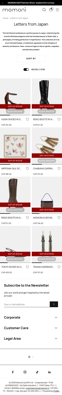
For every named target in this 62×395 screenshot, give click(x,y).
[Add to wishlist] (27, 119)
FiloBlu (56, 391)
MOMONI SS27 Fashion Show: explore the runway (31, 2)
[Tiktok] (37, 372)
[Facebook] (12, 372)
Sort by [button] (31, 58)
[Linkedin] (49, 372)
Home (5, 18)
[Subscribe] (54, 304)
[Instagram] (24, 372)
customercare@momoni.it (37, 388)
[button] (31, 2)
